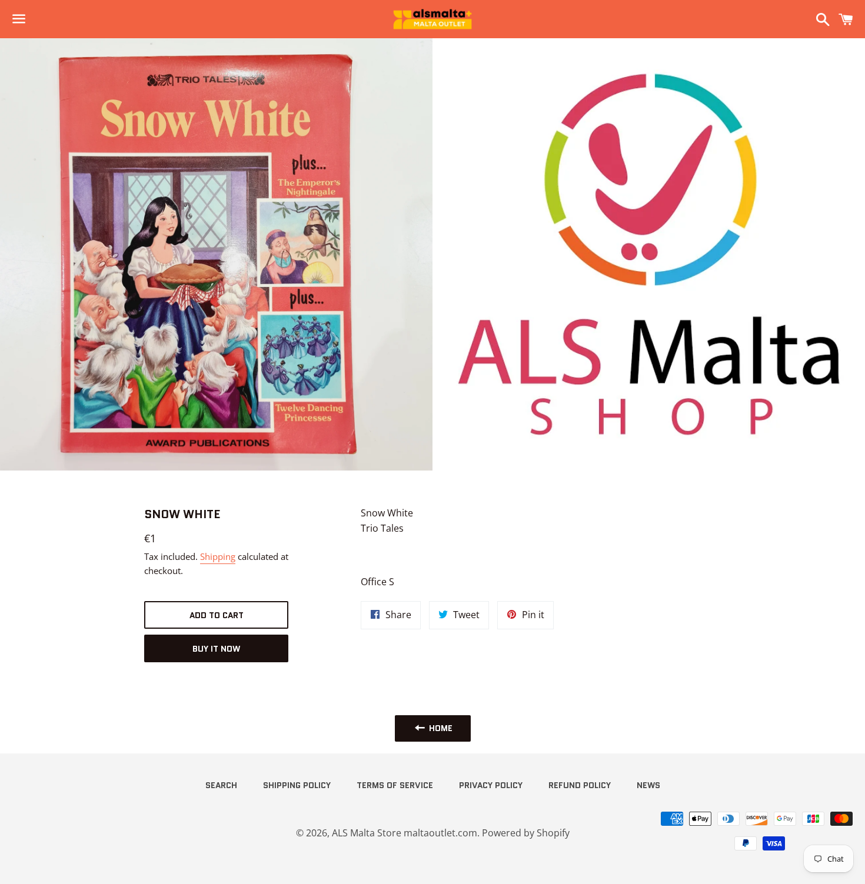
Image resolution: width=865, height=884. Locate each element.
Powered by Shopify (526, 832)
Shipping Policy (297, 785)
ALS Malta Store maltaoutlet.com (404, 832)
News (648, 785)
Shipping (217, 556)
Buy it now (216, 649)
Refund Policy (579, 785)
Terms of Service (395, 785)
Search (221, 785)
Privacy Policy (491, 785)
